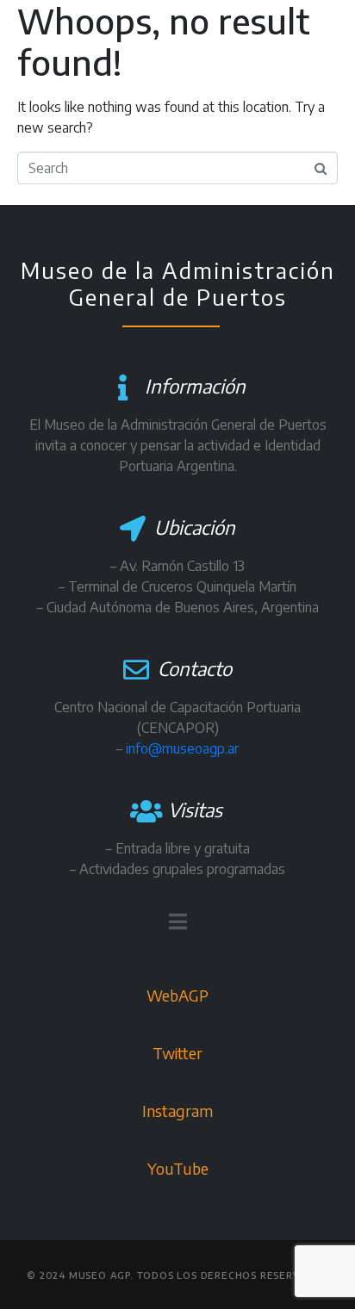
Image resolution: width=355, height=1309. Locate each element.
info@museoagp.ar (182, 748)
